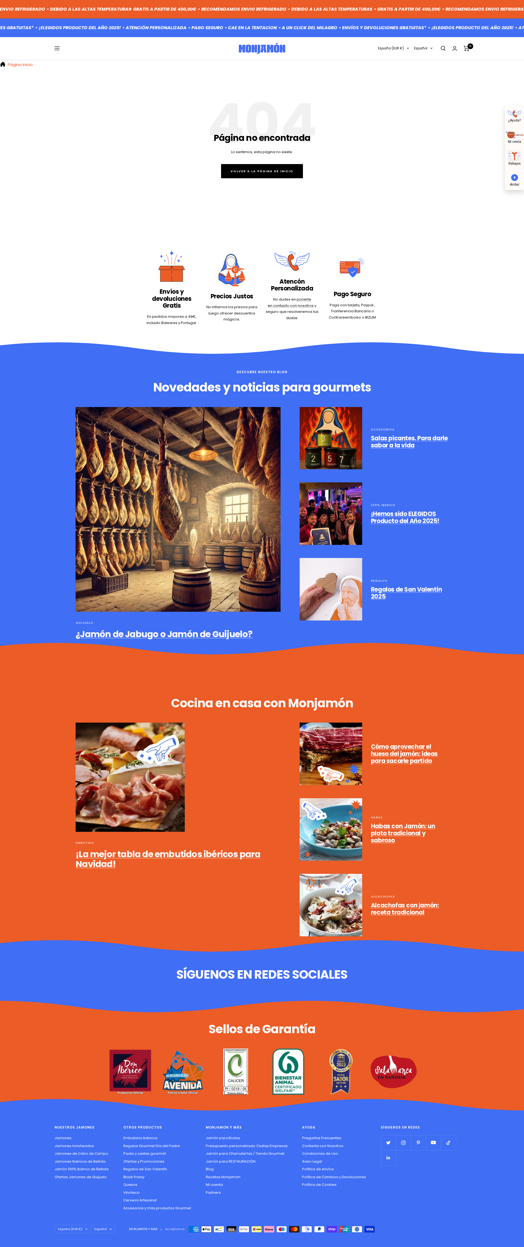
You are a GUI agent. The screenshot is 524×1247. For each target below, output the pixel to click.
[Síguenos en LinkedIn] (388, 1157)
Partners (213, 1192)
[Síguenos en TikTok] (448, 1142)
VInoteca (131, 1192)
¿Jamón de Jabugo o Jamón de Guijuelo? (164, 634)
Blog (210, 1169)
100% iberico (383, 505)
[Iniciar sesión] (454, 48)
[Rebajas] (514, 155)
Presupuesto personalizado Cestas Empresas (247, 1145)
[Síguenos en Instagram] (403, 1142)
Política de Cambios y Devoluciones (334, 1177)
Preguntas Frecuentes (321, 1138)
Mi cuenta (214, 1184)
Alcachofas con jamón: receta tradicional (405, 909)
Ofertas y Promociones (143, 1161)
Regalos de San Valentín (145, 1169)
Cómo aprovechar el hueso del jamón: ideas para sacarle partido (404, 754)
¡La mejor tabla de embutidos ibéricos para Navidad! (168, 859)
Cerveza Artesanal (140, 1200)
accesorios (382, 429)
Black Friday (133, 1177)
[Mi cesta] (514, 134)
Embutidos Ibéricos (140, 1138)
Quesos (130, 1184)
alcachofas (383, 896)
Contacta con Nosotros (322, 1145)
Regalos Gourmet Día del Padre (151, 1145)
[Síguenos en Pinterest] (418, 1142)
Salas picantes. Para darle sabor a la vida (409, 442)
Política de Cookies (319, 1184)
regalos (379, 580)
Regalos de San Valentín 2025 (406, 593)
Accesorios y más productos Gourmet (157, 1208)
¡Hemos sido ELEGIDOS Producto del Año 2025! (405, 517)
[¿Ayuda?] (514, 113)
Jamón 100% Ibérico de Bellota (82, 1169)
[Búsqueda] (443, 48)
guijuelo (84, 622)
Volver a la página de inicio (262, 171)
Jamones (63, 1138)
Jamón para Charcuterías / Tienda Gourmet (245, 1153)
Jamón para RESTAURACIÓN (230, 1161)
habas (377, 817)
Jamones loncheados (74, 1145)
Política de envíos (318, 1169)
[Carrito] (466, 48)
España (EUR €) (391, 48)
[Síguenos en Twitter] (388, 1142)
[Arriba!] (514, 177)
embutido (85, 843)
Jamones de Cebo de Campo (81, 1153)
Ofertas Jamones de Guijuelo (81, 1177)
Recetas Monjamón (223, 1177)
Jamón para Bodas (223, 1138)
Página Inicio (20, 64)
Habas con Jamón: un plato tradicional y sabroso (403, 833)
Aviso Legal (312, 1161)
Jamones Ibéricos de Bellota (80, 1161)
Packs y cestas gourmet (144, 1153)
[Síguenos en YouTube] (433, 1142)
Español (420, 48)
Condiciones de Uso (320, 1153)
